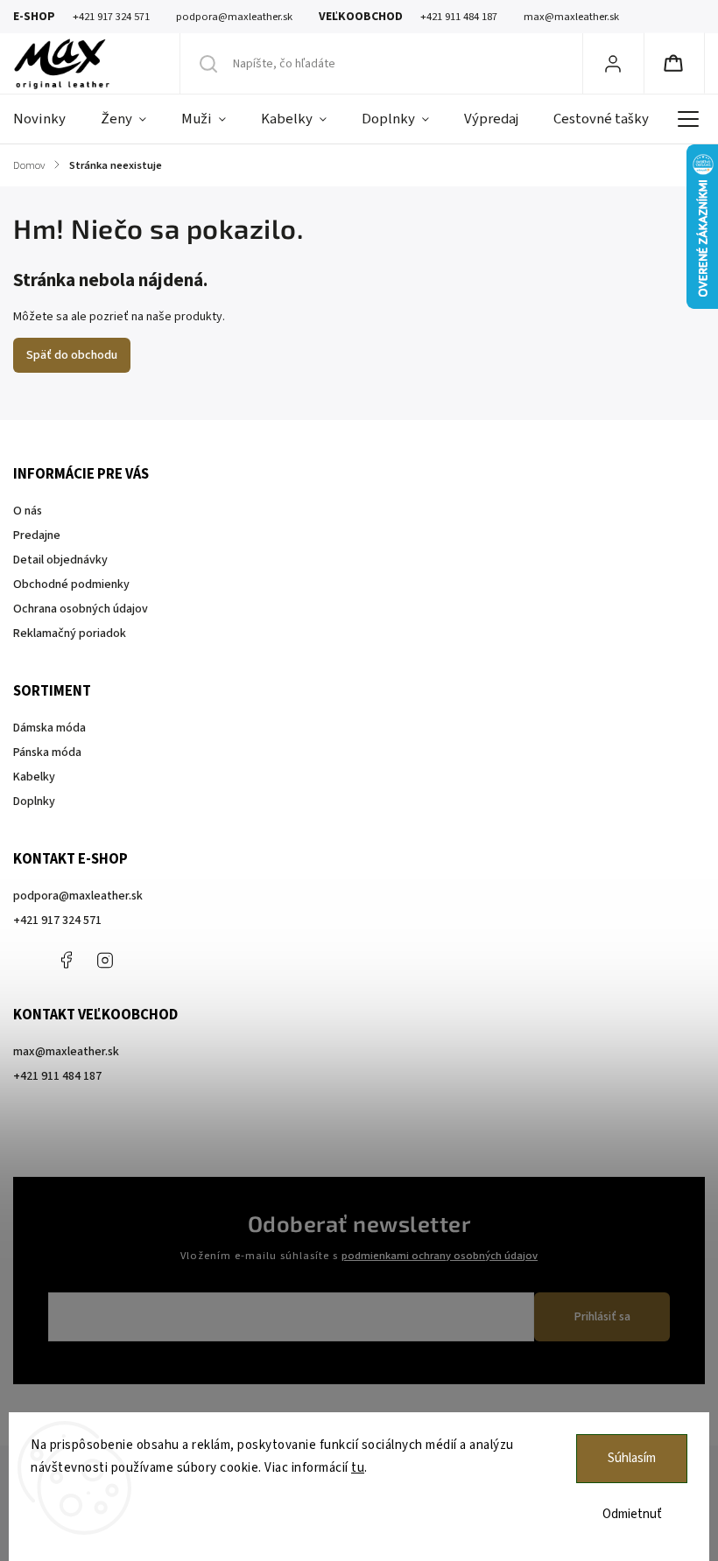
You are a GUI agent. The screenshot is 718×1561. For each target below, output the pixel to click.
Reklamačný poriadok (69, 633)
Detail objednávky (60, 560)
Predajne (36, 535)
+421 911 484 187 (144, 960)
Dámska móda (49, 728)
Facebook (66, 960)
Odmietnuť (632, 1514)
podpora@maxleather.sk (78, 896)
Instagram (105, 960)
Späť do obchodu (71, 355)
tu (357, 1468)
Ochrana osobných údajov (80, 609)
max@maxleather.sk (66, 1051)
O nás (27, 511)
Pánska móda (47, 752)
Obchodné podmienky (71, 584)
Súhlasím (632, 1458)
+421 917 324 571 (57, 920)
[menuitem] (48, 119)
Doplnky (34, 801)
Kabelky (34, 777)
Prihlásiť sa (602, 1317)
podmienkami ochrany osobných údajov (439, 1256)
